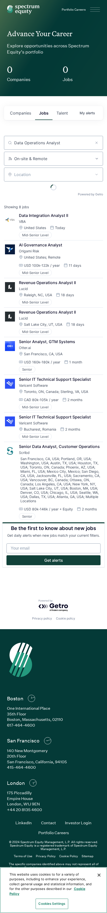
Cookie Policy (68, 856)
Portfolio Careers (74, 9)
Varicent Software (33, 385)
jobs (44, 113)
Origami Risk (29, 251)
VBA (22, 221)
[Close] (99, 875)
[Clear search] (96, 142)
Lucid (23, 289)
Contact (48, 822)
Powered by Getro (90, 194)
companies (20, 113)
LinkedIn (23, 822)
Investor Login (78, 822)
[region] (53, 890)
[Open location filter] (96, 174)
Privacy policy (42, 618)
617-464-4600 (21, 725)
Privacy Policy (46, 856)
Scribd (24, 452)
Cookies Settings (51, 904)
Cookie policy (65, 618)
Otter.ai (25, 348)
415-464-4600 (21, 767)
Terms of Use (23, 856)
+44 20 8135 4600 (24, 809)
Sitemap (87, 856)
